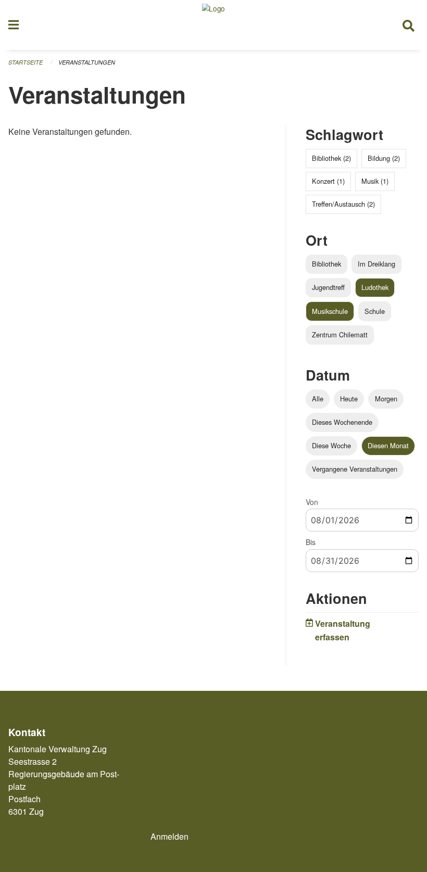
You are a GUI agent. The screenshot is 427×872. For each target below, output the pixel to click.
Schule (375, 311)
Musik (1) (374, 181)
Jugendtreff (328, 287)
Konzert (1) (328, 181)
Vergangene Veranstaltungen (354, 469)
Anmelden (169, 836)
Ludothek (374, 287)
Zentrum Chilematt (340, 334)
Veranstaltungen (86, 62)
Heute (349, 398)
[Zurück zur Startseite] (213, 25)
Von (312, 502)
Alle (317, 398)
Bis (311, 542)
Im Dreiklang (376, 264)
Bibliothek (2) (331, 158)
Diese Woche (331, 445)
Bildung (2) (384, 158)
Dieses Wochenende (342, 422)
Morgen (386, 398)
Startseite (25, 62)
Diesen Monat (388, 445)
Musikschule (330, 311)
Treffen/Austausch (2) (343, 204)
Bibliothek (326, 264)
